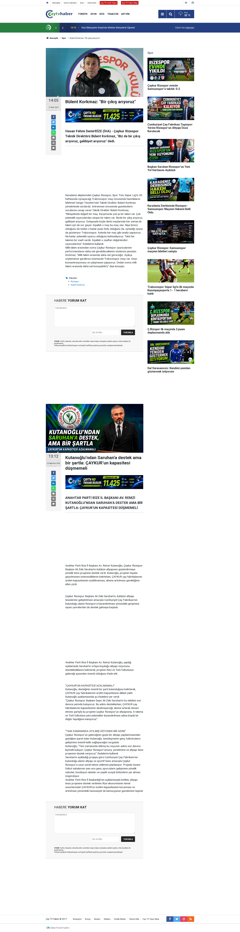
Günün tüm (184, 27)
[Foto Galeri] (192, 2)
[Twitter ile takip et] (176, 919)
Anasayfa (77, 919)
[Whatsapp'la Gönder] (53, 132)
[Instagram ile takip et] (183, 919)
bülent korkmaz (78, 285)
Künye (88, 919)
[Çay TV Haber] (59, 14)
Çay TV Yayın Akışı (130, 3)
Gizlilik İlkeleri (120, 919)
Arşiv (82, 3)
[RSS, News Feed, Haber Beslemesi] (190, 919)
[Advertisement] (104, 169)
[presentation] (55, 27)
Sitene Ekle (92, 3)
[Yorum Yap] (53, 148)
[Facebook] (53, 117)
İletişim (97, 919)
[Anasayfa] (47, 3)
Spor (93, 14)
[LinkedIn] (53, 127)
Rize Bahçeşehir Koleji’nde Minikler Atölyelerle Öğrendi (108, 27)
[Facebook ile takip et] (169, 919)
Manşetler (56, 3)
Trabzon (112, 14)
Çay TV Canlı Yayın (108, 3)
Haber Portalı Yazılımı (60, 928)
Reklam (107, 919)
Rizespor (75, 281)
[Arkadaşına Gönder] (53, 137)
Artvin (125, 14)
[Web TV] (186, 2)
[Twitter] (53, 122)
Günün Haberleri (70, 3)
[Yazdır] (53, 143)
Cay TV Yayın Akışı (151, 919)
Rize (102, 14)
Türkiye (83, 14)
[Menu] (162, 14)
